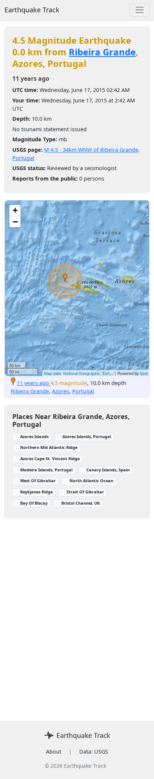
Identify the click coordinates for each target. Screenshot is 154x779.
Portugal (83, 391)
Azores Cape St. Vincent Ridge (50, 458)
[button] (65, 277)
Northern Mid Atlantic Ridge (48, 447)
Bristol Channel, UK (80, 503)
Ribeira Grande (102, 52)
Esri (143, 373)
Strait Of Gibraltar (85, 492)
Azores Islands (34, 436)
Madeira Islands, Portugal (46, 469)
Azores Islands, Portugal (86, 436)
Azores (60, 391)
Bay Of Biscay (33, 503)
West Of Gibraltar (38, 480)
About (53, 751)
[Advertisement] (77, 615)
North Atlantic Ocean (91, 480)
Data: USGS (93, 751)
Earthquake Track (31, 9)
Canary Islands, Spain (108, 469)
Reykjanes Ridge (36, 492)
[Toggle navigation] (140, 10)
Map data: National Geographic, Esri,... (79, 373)
